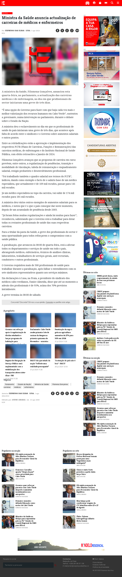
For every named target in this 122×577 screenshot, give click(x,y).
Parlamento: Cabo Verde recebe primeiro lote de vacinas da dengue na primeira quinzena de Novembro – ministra (40, 335)
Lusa (27, 30)
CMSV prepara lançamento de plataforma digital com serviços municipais (108, 294)
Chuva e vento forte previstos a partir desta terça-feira (85, 471)
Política (5, 13)
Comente (49, 302)
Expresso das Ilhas (14, 30)
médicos (17, 387)
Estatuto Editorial (99, 565)
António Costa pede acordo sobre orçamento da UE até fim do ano (108, 340)
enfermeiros (29, 387)
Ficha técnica (97, 562)
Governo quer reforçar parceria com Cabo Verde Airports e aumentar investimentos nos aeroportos (107, 412)
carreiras (7, 387)
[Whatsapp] (67, 30)
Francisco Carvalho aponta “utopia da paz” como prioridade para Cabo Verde (24, 473)
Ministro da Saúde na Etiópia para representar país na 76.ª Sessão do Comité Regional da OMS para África (107, 327)
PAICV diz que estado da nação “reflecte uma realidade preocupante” (40, 363)
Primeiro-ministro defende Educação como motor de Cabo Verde (107, 309)
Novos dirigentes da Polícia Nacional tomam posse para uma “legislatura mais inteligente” (86, 458)
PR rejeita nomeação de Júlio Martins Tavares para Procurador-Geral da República (107, 427)
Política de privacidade (101, 567)
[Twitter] (62, 30)
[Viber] (67, 393)
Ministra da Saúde (41, 384)
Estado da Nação (24, 384)
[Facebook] (57, 30)
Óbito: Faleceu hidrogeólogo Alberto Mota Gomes (85, 518)
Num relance (99, 559)
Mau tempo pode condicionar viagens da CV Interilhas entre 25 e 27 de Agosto (87, 504)
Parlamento (9, 384)
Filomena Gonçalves (60, 384)
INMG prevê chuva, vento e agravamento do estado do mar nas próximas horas (107, 279)
